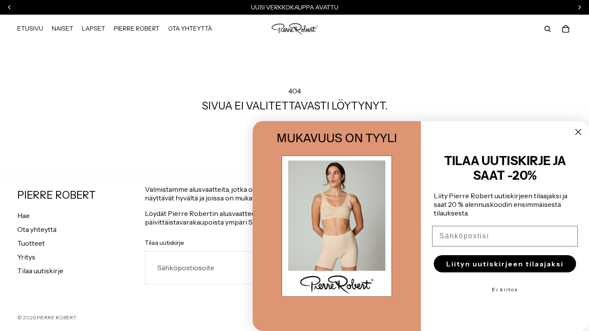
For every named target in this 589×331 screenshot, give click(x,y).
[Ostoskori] (565, 28)
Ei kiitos (505, 289)
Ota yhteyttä (36, 229)
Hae (23, 215)
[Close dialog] (578, 131)
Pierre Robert (56, 317)
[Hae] (547, 28)
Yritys (26, 257)
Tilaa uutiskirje (40, 270)
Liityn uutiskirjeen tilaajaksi (505, 263)
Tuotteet (31, 243)
